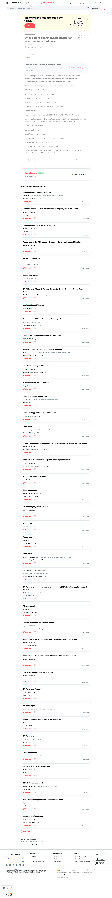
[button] (100, 854)
